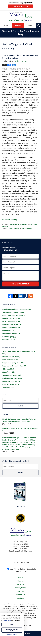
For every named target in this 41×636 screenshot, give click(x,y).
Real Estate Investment (12, 378)
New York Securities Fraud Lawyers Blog (20, 16)
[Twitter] (15, 296)
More (30, 25)
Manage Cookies (21, 572)
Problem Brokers (10, 360)
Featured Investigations (13, 363)
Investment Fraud (11, 357)
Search (20, 406)
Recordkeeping (22, 224)
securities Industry (11, 321)
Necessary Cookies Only (12, 630)
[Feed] (30, 296)
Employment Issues (11, 318)
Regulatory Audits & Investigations (17, 309)
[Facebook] (10, 296)
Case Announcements (12, 375)
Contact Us (20, 595)
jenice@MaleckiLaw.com (23, 551)
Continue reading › (10, 219)
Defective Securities (10, 384)
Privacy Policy (20, 588)
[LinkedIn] (20, 296)
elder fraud (8, 369)
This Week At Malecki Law (13, 312)
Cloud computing (13, 228)
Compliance (13, 224)
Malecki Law (27, 625)
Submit (20, 472)
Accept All (12, 624)
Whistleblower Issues (11, 324)
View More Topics (8, 340)
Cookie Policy (32, 569)
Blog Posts (20, 598)
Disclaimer (20, 584)
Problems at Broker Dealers (14, 366)
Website (21, 581)
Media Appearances (11, 327)
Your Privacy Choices (17, 569)
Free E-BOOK (20, 506)
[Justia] (25, 296)
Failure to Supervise (11, 334)
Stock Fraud (8, 372)
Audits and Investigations (13, 315)
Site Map (20, 591)
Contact (18, 25)
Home (6, 25)
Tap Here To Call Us (20, 6)
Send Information (20, 284)
